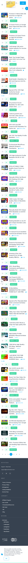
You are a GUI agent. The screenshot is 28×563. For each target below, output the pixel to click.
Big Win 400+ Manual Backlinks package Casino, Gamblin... (17, 411)
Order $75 (13, 20)
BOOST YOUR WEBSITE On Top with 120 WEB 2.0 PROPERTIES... (17, 390)
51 (7, 284)
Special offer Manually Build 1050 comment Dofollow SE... (18, 302)
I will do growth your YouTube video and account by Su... (16, 115)
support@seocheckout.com (8, 469)
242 (8, 427)
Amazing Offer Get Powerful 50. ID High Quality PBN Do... (15, 255)
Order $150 (13, 173)
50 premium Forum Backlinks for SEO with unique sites (16, 104)
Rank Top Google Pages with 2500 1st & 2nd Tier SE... (17, 59)
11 (7, 417)
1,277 (8, 364)
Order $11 (13, 373)
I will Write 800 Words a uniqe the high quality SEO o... (17, 324)
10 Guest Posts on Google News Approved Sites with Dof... (17, 26)
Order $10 (13, 31)
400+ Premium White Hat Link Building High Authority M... (18, 444)
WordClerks (6, 531)
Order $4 (14, 131)
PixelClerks (6, 529)
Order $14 (13, 308)
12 (7, 98)
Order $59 (13, 249)
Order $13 (14, 406)
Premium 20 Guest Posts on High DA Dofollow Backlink (17, 37)
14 (7, 31)
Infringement (5, 487)
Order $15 (13, 64)
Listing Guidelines (6, 489)
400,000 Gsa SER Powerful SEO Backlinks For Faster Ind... (18, 126)
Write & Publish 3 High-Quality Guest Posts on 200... (16, 168)
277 (8, 131)
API (3, 509)
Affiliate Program (6, 500)
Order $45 (13, 151)
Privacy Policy (5, 484)
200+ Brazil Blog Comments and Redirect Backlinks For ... (17, 268)
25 (7, 75)
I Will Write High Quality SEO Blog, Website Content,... (16, 346)
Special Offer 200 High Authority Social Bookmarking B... (16, 92)
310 (8, 406)
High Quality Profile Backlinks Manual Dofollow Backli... (17, 335)
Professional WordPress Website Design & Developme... (17, 146)
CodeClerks (6, 524)
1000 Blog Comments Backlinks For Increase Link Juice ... (17, 433)
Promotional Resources (8, 504)
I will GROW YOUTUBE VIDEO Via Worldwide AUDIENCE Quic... (16, 357)
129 (8, 120)
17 (7, 273)
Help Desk (8, 466)
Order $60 (13, 206)
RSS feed (4, 507)
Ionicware (4, 520)
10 (7, 20)
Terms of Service (6, 482)
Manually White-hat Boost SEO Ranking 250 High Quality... (17, 179)
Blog (3, 512)
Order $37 (13, 184)
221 (8, 438)
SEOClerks (6, 522)
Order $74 (14, 262)
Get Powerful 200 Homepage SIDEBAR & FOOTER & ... (16, 279)
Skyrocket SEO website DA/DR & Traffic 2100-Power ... (16, 190)
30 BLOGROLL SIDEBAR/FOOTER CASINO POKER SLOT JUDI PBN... (17, 290)
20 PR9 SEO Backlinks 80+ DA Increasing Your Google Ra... (17, 422)
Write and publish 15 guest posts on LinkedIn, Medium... (17, 401)
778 (8, 318)
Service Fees (5, 491)
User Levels (5, 502)
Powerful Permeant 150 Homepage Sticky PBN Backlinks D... (16, 244)
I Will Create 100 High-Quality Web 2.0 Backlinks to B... (17, 201)
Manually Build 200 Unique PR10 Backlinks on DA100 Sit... (17, 211)
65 (7, 297)
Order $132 (14, 417)
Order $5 (13, 98)
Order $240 (13, 195)
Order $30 (13, 42)
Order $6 (12, 86)
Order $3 (13, 120)
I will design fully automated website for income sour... (17, 48)
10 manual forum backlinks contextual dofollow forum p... (18, 233)
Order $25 (13, 109)
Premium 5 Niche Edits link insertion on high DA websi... (17, 15)
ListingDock (6, 526)
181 (8, 384)
